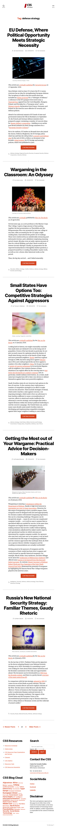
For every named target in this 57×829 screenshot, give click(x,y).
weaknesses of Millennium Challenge (32, 558)
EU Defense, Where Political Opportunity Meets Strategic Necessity (28, 37)
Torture (17, 813)
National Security (23, 713)
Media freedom (7, 802)
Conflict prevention (8, 787)
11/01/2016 (30, 618)
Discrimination (16, 788)
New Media (22, 803)
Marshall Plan (22, 800)
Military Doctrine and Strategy (34, 422)
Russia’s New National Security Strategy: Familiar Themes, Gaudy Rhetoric (28, 605)
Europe (5, 791)
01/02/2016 (31, 459)
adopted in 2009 (39, 681)
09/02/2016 (32, 306)
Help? (42, 752)
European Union (10, 793)
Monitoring (15, 803)
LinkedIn (33, 790)
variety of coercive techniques (20, 366)
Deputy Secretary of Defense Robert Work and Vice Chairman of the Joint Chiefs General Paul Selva (28, 564)
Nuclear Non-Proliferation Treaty (11, 807)
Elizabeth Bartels (19, 459)
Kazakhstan (6, 800)
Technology (7, 813)
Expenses (20, 793)
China (32, 364)
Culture (22, 787)
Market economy (14, 800)
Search (34, 752)
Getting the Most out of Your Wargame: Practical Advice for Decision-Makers (28, 446)
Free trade (5, 795)
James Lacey (19, 180)
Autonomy (20, 782)
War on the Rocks (41, 498)
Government (13, 423)
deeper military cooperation (20, 123)
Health (21, 795)
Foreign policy (20, 423)
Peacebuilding (8, 809)
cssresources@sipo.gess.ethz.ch (39, 773)
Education (12, 269)
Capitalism (10, 785)
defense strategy (14, 153)
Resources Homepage (11, 745)
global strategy (19, 140)
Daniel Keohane (19, 50)
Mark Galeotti (19, 618)
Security (19, 155)
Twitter (32, 784)
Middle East (7, 804)
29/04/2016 (30, 180)
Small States (23, 422)
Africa (15, 783)
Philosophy (17, 809)
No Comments (41, 50)
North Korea (15, 806)
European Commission (15, 791)
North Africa (6, 805)
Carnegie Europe (40, 85)
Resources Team (9, 764)
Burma (5, 785)
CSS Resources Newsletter (12, 767)
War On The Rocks (41, 218)
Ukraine (42, 360)
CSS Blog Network (13, 825)
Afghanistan (7, 783)
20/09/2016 (30, 50)
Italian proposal (22, 98)
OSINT (22, 807)
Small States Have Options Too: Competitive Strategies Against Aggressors (28, 293)
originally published (26, 85)
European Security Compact (18, 128)
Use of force (39, 423)
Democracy (7, 789)
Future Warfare (39, 581)
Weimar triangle (14, 106)
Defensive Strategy (15, 583)
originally (22, 218)
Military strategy (20, 269)
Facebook (33, 787)
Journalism (23, 798)
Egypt (23, 789)
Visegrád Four (13, 102)
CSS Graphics (8, 760)
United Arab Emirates (8, 814)
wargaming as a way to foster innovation (22, 508)
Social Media (14, 811)
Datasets (7, 757)
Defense (24, 155)
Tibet (14, 813)
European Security (38, 153)
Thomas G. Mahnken (19, 306)
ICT (14, 797)
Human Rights (8, 797)
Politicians (23, 809)
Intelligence (13, 581)
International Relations (11, 799)
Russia (32, 358)
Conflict (27, 269)
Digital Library (9, 749)
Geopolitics (28, 423)
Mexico (15, 802)
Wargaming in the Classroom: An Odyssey (28, 172)
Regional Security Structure (27, 153)
